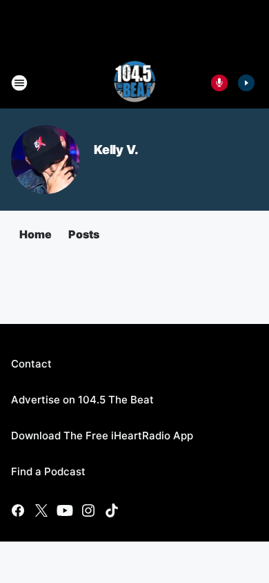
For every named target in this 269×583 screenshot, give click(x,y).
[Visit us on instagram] (88, 510)
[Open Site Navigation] (19, 83)
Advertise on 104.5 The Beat (82, 399)
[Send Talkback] (219, 83)
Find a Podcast (48, 471)
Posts (83, 234)
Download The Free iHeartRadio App (102, 435)
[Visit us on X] (41, 510)
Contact (31, 363)
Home (35, 234)
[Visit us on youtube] (65, 510)
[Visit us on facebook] (18, 510)
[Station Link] (135, 83)
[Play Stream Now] (246, 83)
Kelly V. (116, 149)
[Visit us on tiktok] (111, 510)
